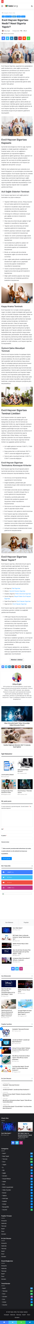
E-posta (4, 835)
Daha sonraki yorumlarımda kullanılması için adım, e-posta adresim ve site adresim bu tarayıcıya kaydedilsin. (16, 851)
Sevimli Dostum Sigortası (17, 591)
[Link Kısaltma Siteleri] (8, 765)
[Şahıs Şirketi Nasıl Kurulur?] (25, 763)
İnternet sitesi (5, 842)
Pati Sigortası (16, 588)
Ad (2, 829)
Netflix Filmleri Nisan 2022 (20, 943)
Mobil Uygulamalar (7, 1187)
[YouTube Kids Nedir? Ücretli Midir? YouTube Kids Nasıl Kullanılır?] (6, 1069)
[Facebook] (3, 666)
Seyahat (4, 1209)
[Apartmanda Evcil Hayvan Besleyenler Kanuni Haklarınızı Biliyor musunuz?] (8, 1004)
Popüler (26, 922)
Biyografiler (5, 1207)
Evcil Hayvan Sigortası (24, 601)
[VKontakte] (22, 666)
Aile (14, 13)
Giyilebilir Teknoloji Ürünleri (20, 1029)
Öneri (10, 13)
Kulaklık (4, 1201)
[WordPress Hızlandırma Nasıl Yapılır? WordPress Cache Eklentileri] (6, 1059)
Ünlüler (4, 1204)
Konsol (4, 1192)
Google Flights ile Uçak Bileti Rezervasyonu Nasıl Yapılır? (25, 1012)
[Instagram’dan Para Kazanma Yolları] (8, 784)
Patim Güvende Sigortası (23, 594)
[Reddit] (19, 666)
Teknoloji (4, 1159)
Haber (4, 1181)
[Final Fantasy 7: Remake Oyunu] (25, 784)
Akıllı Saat (5, 1198)
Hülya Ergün (7, 30)
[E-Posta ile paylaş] (26, 666)
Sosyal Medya (6, 1178)
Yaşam (23, 16)
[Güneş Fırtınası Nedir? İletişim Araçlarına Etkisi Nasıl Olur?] (6, 1050)
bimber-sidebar (17, 660)
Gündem (4, 1176)
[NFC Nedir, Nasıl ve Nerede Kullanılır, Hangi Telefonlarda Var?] (6, 938)
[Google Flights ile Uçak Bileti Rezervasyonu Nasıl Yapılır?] (25, 1004)
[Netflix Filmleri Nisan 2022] (6, 945)
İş (2, 1167)
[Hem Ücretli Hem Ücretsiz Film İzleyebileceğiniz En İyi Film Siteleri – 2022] (6, 951)
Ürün (3, 1184)
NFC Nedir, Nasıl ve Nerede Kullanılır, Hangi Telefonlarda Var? (21, 937)
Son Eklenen (9, 922)
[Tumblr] (13, 666)
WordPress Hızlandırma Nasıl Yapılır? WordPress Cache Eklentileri (21, 1057)
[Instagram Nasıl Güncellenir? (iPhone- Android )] (6, 960)
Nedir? (14, 16)
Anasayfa (5, 13)
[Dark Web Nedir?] (6, 930)
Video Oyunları (6, 1190)
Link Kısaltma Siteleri (7, 774)
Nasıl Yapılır (8, 16)
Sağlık (18, 16)
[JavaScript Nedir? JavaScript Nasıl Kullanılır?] (6, 1042)
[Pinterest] (16, 666)
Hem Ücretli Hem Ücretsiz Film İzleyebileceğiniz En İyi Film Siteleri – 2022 (22, 951)
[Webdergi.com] (11, 6)
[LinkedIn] (9, 666)
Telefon (4, 1195)
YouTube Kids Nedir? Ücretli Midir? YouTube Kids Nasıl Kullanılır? (20, 1068)
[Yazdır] (29, 666)
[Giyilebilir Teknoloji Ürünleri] (6, 1033)
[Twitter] (6, 666)
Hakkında (3, 1223)
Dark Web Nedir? (18, 928)
